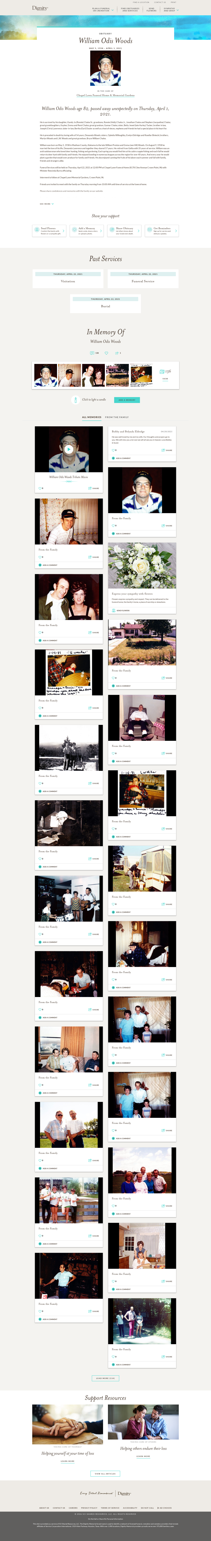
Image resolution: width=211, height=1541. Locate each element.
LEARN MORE (68, 1461)
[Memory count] (92, 352)
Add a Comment (123, 458)
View (165, 379)
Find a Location (141, 2)
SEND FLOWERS (123, 610)
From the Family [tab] (117, 417)
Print (173, 2)
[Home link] (40, 8)
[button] (103, 9)
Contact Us (160, 2)
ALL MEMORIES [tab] (92, 417)
